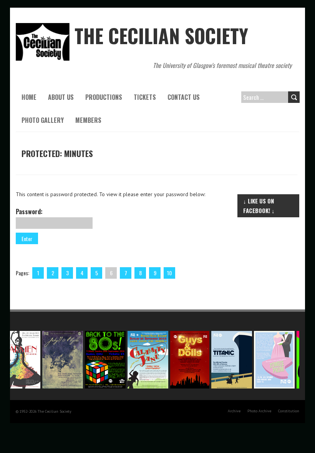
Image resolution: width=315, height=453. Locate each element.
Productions (103, 97)
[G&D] (187, 335)
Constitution (288, 410)
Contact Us (183, 97)
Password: (29, 211)
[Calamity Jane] (145, 335)
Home (29, 97)
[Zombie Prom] (272, 335)
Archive (234, 410)
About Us (61, 97)
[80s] (103, 335)
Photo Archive (259, 410)
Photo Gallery (43, 120)
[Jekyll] (60, 335)
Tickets (145, 97)
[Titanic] (229, 335)
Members (88, 120)
